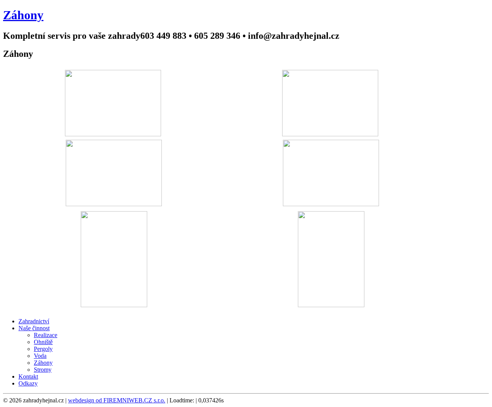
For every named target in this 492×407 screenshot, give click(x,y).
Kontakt (28, 376)
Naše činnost (34, 328)
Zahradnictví (33, 321)
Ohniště (43, 342)
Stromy (43, 369)
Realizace (45, 335)
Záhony (43, 362)
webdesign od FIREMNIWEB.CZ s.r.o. (116, 400)
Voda (40, 355)
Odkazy (28, 383)
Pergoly (43, 349)
